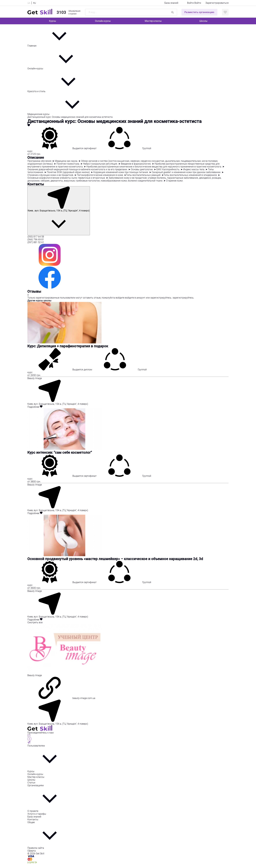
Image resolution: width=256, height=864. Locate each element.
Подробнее (33, 406)
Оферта (31, 850)
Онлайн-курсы (103, 21)
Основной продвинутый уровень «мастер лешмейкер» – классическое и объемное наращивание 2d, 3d (115, 559)
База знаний (171, 2)
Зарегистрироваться (217, 2)
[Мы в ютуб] (29, 739)
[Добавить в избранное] (28, 125)
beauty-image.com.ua (83, 698)
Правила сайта (35, 848)
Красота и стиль (36, 91)
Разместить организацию (199, 12)
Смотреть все (35, 622)
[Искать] (172, 12)
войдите (120, 297)
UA (29, 3)
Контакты (32, 819)
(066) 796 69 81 (35, 239)
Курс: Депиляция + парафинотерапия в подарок (67, 346)
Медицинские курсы (38, 114)
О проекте (32, 811)
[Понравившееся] (225, 12)
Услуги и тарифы (36, 813)
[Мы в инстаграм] (28, 736)
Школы (203, 21)
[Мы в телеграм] (28, 742)
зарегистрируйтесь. (161, 297)
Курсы (52, 21)
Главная (32, 45)
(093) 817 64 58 (35, 236)
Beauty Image (34, 378)
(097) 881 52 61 (35, 242)
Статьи (31, 782)
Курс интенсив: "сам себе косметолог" (59, 452)
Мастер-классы (153, 21)
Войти (190, 2)
